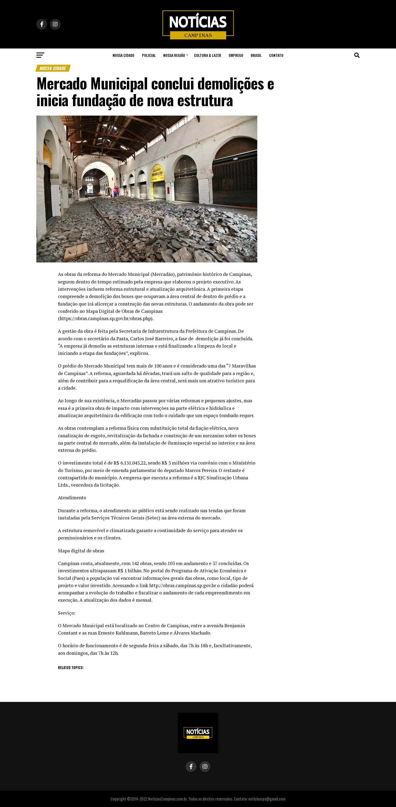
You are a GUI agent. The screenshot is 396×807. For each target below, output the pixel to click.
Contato (276, 55)
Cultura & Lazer (207, 55)
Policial (149, 55)
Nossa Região (174, 55)
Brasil (256, 55)
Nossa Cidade (123, 55)
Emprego (236, 55)
